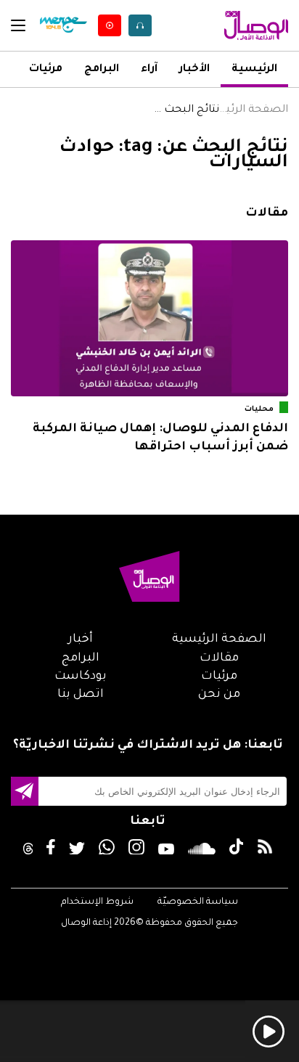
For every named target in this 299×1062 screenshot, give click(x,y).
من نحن (219, 694)
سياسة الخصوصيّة (197, 902)
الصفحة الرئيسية (254, 110)
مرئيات (45, 69)
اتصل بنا (80, 694)
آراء (149, 69)
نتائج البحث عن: (184, 110)
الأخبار (194, 69)
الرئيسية (254, 69)
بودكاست (80, 676)
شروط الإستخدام (97, 902)
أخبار (80, 639)
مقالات (219, 658)
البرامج (101, 69)
